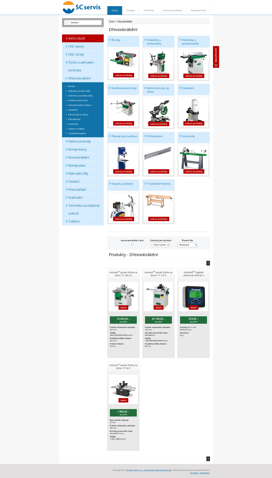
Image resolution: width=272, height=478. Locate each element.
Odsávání (73, 109)
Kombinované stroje (78, 100)
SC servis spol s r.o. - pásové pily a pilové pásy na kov (149, 470)
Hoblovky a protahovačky (80, 95)
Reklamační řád (198, 10)
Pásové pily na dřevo (78, 114)
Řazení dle (187, 240)
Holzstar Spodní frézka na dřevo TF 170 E (158, 273)
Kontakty (131, 10)
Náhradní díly (78, 173)
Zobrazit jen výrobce (160, 240)
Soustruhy (73, 124)
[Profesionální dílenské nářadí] (81, 13)
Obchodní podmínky (172, 10)
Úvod (111, 21)
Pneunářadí (76, 189)
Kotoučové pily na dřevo (79, 105)
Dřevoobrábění (79, 78)
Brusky (71, 86)
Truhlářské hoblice (77, 133)
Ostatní (73, 181)
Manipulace (76, 165)
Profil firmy (149, 10)
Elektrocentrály (79, 141)
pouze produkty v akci (132, 240)
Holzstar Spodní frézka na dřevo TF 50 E (123, 366)
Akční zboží (76, 38)
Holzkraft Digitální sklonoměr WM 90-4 (193, 273)
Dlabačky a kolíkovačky (79, 90)
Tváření (73, 221)
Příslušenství (74, 119)
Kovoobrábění (78, 157)
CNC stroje (76, 54)
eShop (115, 10)
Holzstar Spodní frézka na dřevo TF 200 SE (123, 273)
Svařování (75, 197)
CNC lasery (76, 46)
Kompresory (77, 149)
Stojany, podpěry (76, 128)
